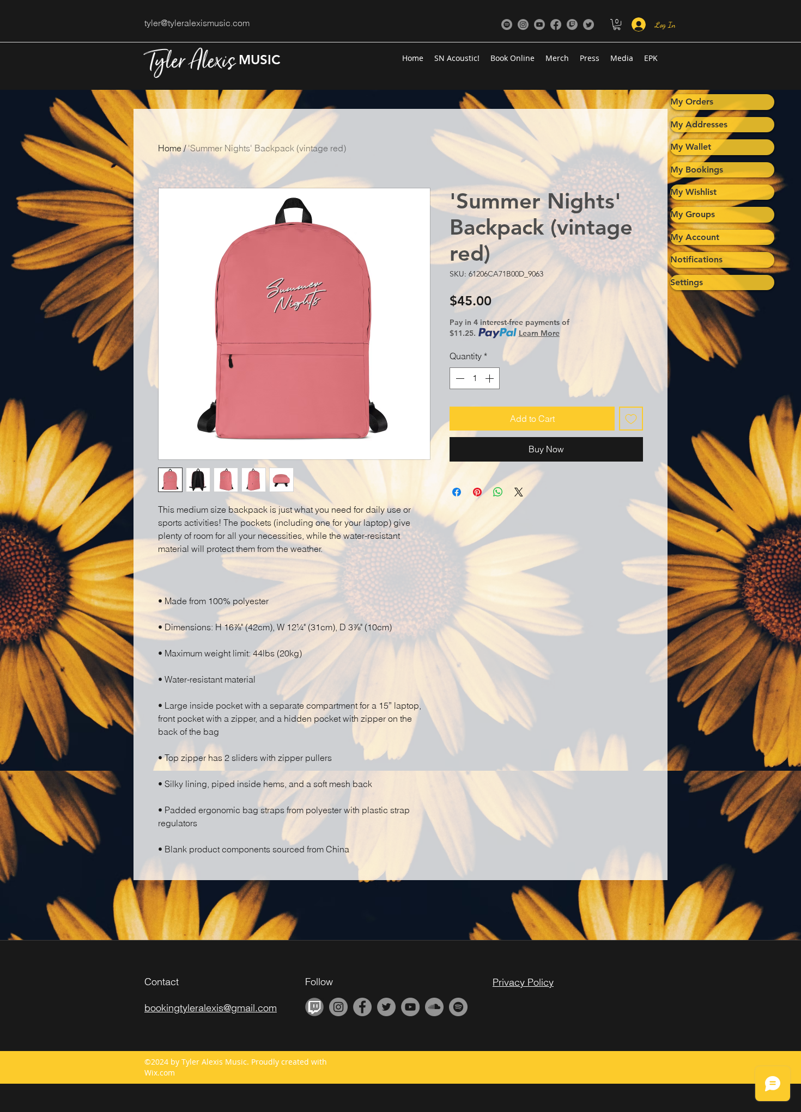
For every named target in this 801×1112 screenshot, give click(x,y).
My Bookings (696, 169)
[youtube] (539, 24)
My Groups (692, 214)
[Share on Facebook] (456, 492)
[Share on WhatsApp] (498, 492)
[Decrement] (458, 378)
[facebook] (555, 24)
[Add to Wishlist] (631, 419)
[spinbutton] (474, 378)
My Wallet (690, 147)
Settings (686, 282)
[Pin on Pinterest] (477, 492)
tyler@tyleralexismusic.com (197, 22)
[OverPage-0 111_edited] (314, 1007)
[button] (616, 24)
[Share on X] (518, 492)
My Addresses (698, 124)
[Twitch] (572, 24)
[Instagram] (523, 24)
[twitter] (588, 24)
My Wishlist (693, 192)
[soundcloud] (434, 1007)
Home (169, 148)
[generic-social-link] (506, 24)
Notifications (696, 259)
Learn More (539, 333)
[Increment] (490, 378)
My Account (694, 237)
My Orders (691, 101)
